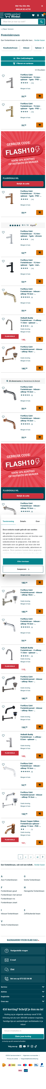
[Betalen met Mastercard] (30, 1065)
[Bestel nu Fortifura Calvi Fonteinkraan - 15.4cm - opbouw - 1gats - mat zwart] (39, 281)
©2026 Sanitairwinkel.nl (13, 1055)
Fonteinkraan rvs (8, 898)
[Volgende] (43, 48)
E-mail (13, 960)
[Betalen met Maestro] (25, 1065)
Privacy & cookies (12, 1059)
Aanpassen (21, 569)
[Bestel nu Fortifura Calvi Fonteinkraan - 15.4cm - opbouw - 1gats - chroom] (39, 252)
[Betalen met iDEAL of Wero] (11, 1065)
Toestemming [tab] (8, 521)
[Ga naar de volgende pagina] (42, 856)
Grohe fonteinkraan (32, 880)
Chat (12, 969)
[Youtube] (24, 1046)
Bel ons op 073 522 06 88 (21, 978)
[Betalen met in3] (26, 1070)
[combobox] (19, 21)
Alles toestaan (23, 561)
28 (37, 857)
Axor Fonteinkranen (9, 880)
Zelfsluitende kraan (32, 913)
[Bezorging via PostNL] (4, 1065)
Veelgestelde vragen (19, 950)
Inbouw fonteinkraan (9, 913)
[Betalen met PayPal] (42, 1065)
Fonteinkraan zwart (9, 902)
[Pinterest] (28, 1046)
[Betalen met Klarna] (20, 1070)
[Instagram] (32, 1046)
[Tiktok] (35, 1046)
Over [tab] (38, 521)
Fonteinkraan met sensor (11, 894)
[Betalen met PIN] (36, 1065)
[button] (3, 76)
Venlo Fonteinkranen (9, 925)
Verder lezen (39, 40)
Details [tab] (23, 521)
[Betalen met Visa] (19, 1065)
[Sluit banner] (42, 6)
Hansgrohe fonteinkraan (34, 891)
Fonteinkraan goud (9, 891)
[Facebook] (20, 1046)
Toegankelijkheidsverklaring (29, 1059)
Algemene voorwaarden (30, 1055)
